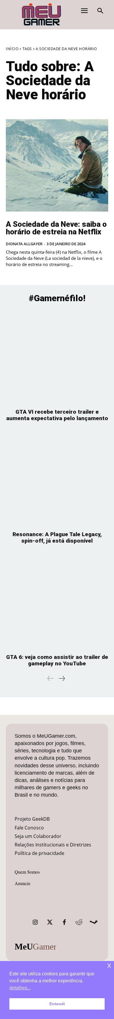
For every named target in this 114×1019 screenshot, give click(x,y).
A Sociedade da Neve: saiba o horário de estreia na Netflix (56, 228)
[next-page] (61, 678)
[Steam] (93, 922)
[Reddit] (79, 922)
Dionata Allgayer (24, 243)
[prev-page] (50, 678)
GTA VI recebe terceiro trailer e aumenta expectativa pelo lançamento (57, 415)
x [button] (109, 965)
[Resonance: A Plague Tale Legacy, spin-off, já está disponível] (57, 479)
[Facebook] (64, 922)
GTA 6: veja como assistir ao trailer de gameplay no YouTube (57, 660)
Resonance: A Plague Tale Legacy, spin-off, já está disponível (57, 537)
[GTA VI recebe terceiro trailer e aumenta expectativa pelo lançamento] (57, 357)
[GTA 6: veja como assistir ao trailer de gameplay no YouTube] (57, 602)
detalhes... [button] (20, 987)
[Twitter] (50, 922)
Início (12, 48)
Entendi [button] (57, 1003)
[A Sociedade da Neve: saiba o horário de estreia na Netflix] (57, 165)
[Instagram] (35, 922)
